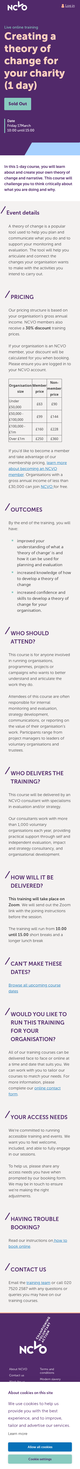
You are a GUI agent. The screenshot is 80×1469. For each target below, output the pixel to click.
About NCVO (18, 1369)
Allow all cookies (40, 1447)
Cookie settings (40, 1459)
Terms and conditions (47, 1371)
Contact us (16, 1375)
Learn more (17, 1433)
